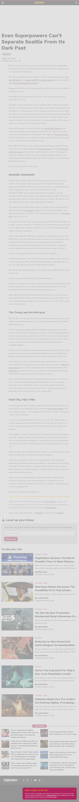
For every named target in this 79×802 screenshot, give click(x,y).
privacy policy (51, 795)
